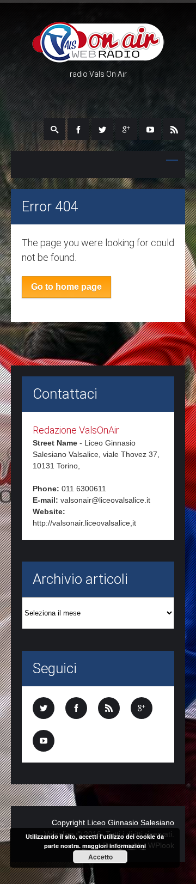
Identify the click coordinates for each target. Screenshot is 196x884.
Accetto (100, 857)
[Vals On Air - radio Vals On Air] (98, 58)
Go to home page (66, 286)
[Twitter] (102, 129)
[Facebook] (78, 129)
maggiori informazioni (114, 846)
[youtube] (150, 129)
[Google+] (126, 129)
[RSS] (174, 129)
